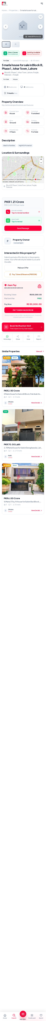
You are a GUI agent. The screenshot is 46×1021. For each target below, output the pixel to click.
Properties (13, 10)
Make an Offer (23, 268)
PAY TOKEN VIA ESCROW (23, 310)
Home (4, 10)
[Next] (40, 26)
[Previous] (5, 26)
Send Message (23, 228)
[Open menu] (41, 3)
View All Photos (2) (34, 36)
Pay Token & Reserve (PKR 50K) (24, 274)
